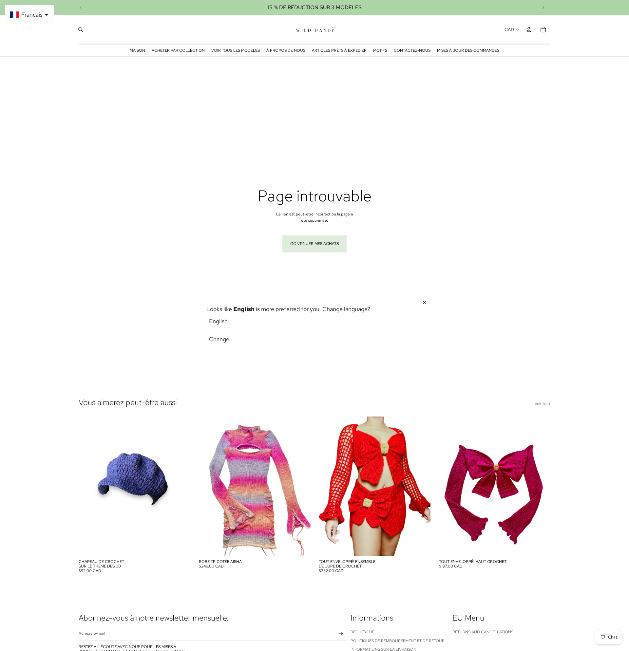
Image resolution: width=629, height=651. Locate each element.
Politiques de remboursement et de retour (398, 640)
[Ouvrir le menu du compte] (529, 29)
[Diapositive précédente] (81, 7)
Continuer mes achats (314, 243)
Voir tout (542, 403)
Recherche (362, 632)
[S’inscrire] (341, 633)
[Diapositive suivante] (543, 7)
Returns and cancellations (482, 632)
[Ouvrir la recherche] (80, 29)
